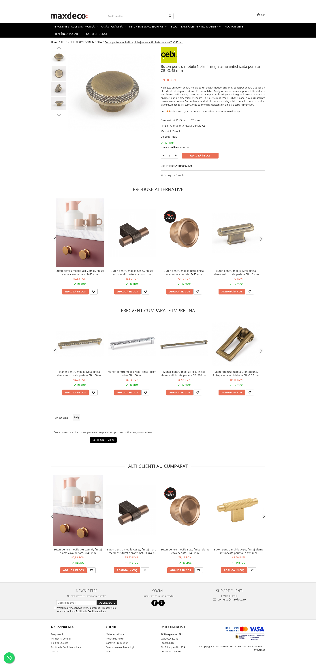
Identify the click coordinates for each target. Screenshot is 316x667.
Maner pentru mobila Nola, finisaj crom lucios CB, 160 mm (132, 373)
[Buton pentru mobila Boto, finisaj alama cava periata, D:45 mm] (184, 233)
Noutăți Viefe (234, 26)
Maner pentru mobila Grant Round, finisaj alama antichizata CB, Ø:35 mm (236, 373)
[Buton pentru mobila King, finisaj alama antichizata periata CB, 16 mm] (236, 233)
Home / (56, 42)
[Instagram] (161, 603)
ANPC (109, 651)
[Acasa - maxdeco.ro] (69, 16)
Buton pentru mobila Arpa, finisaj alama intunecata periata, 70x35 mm (238, 551)
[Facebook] (154, 603)
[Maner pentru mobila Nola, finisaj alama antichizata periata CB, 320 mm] (184, 343)
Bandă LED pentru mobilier (200, 26)
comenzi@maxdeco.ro (231, 599)
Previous (58, 48)
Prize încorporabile (67, 34)
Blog (174, 26)
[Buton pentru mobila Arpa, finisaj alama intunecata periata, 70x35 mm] (239, 510)
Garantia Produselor (117, 642)
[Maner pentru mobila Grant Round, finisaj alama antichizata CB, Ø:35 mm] (236, 344)
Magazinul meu (62, 627)
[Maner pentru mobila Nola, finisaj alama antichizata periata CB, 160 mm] (80, 344)
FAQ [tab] (76, 417)
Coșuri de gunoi (95, 34)
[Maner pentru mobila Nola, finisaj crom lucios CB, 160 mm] (132, 343)
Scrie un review (103, 440)
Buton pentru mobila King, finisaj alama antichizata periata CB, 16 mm (236, 272)
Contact (55, 651)
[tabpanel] (111, 92)
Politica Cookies (59, 642)
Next (58, 114)
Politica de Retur (115, 638)
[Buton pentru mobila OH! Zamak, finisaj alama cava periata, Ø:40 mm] (80, 232)
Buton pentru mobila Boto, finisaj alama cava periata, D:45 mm (184, 272)
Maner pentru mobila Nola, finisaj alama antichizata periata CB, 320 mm (184, 373)
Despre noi (57, 634)
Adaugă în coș (200, 155)
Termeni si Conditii (61, 638)
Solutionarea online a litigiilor (121, 647)
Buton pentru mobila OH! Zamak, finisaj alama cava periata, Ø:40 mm (80, 272)
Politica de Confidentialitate (91, 611)
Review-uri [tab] (61, 417)
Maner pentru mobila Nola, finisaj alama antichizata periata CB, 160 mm (80, 373)
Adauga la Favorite (174, 175)
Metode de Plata (115, 634)
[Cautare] (170, 16)
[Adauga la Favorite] (93, 291)
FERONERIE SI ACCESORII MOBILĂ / (82, 42)
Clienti (111, 627)
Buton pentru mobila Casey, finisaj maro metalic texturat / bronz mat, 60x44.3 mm (132, 272)
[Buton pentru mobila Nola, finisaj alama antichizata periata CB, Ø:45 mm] (111, 92)
